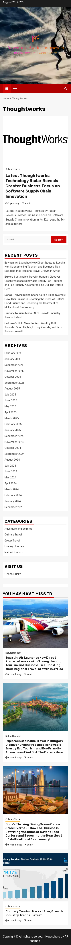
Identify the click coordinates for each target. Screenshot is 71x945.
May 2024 (10, 477)
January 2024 (13, 501)
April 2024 (10, 483)
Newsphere (52, 936)
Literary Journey (14, 546)
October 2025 (13, 376)
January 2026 (13, 359)
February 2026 (13, 353)
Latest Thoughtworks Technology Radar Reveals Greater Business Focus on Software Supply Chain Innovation (32, 186)
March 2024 (12, 489)
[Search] (65, 88)
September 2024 (14, 453)
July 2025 (10, 394)
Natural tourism (14, 552)
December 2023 (14, 507)
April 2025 (10, 412)
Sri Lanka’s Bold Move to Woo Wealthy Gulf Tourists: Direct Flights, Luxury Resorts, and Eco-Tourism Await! (33, 327)
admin (28, 203)
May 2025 (10, 406)
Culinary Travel (12, 169)
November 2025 (14, 371)
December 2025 (14, 365)
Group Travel (12, 540)
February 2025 (13, 424)
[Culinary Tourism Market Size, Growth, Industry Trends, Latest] (35, 877)
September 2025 (14, 382)
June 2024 (11, 471)
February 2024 (13, 495)
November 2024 (14, 442)
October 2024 (13, 447)
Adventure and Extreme (18, 528)
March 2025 (12, 418)
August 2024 (12, 459)
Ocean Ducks (13, 574)
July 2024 (10, 465)
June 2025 (11, 400)
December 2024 (14, 436)
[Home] (7, 88)
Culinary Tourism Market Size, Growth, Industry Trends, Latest (34, 913)
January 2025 (13, 430)
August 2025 (12, 388)
